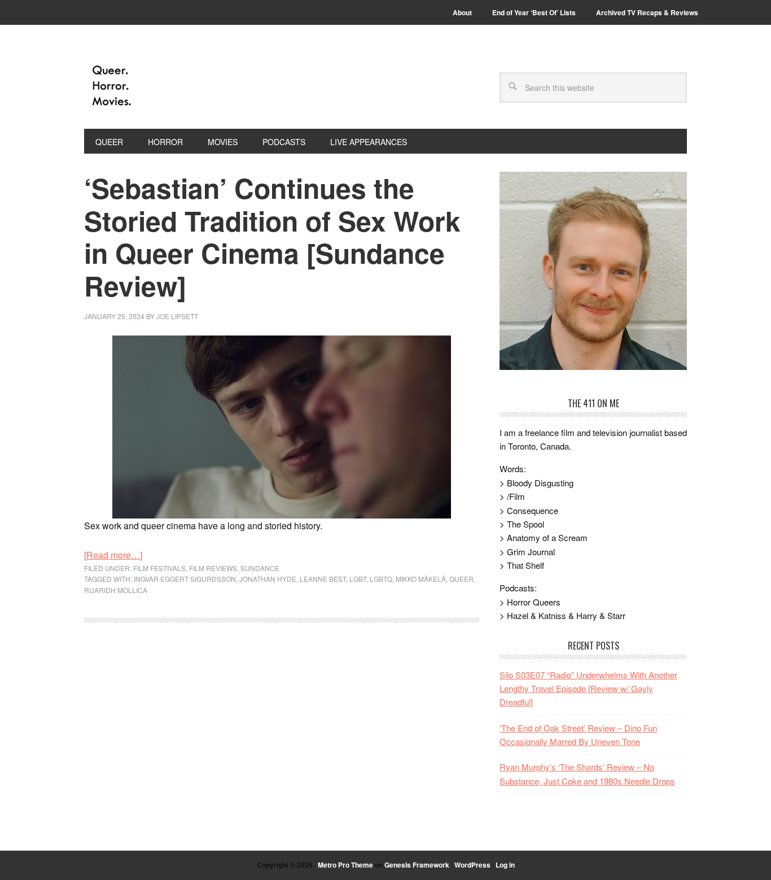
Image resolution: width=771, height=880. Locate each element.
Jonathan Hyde (267, 578)
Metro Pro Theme (345, 865)
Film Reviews (213, 568)
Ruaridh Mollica (115, 590)
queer (461, 578)
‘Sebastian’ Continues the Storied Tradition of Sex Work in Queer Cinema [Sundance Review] (272, 236)
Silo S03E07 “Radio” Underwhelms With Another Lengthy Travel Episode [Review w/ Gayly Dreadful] (588, 688)
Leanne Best (323, 578)
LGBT (357, 578)
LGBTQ (381, 578)
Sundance (259, 568)
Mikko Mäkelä (421, 578)
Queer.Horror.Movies (160, 85)
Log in (505, 865)
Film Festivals (159, 568)
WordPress (472, 865)
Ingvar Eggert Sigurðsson (185, 578)
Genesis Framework (416, 865)
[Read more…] (113, 554)
